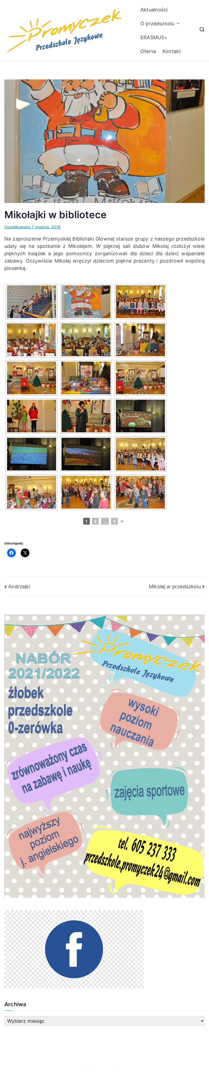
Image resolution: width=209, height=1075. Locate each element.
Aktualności (154, 10)
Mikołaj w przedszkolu (175, 586)
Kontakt (171, 51)
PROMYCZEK (121, 1065)
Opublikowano (32, 226)
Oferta (148, 51)
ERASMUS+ (153, 37)
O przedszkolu (157, 23)
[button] (177, 23)
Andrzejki (19, 586)
